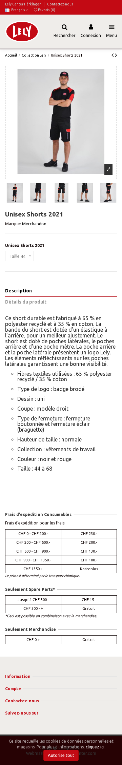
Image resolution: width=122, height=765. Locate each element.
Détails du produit (25, 302)
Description (18, 290)
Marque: (13, 224)
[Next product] (116, 54)
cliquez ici (95, 747)
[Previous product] (113, 54)
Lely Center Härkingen (23, 4)
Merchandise (34, 224)
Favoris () (46, 10)
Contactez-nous (60, 4)
